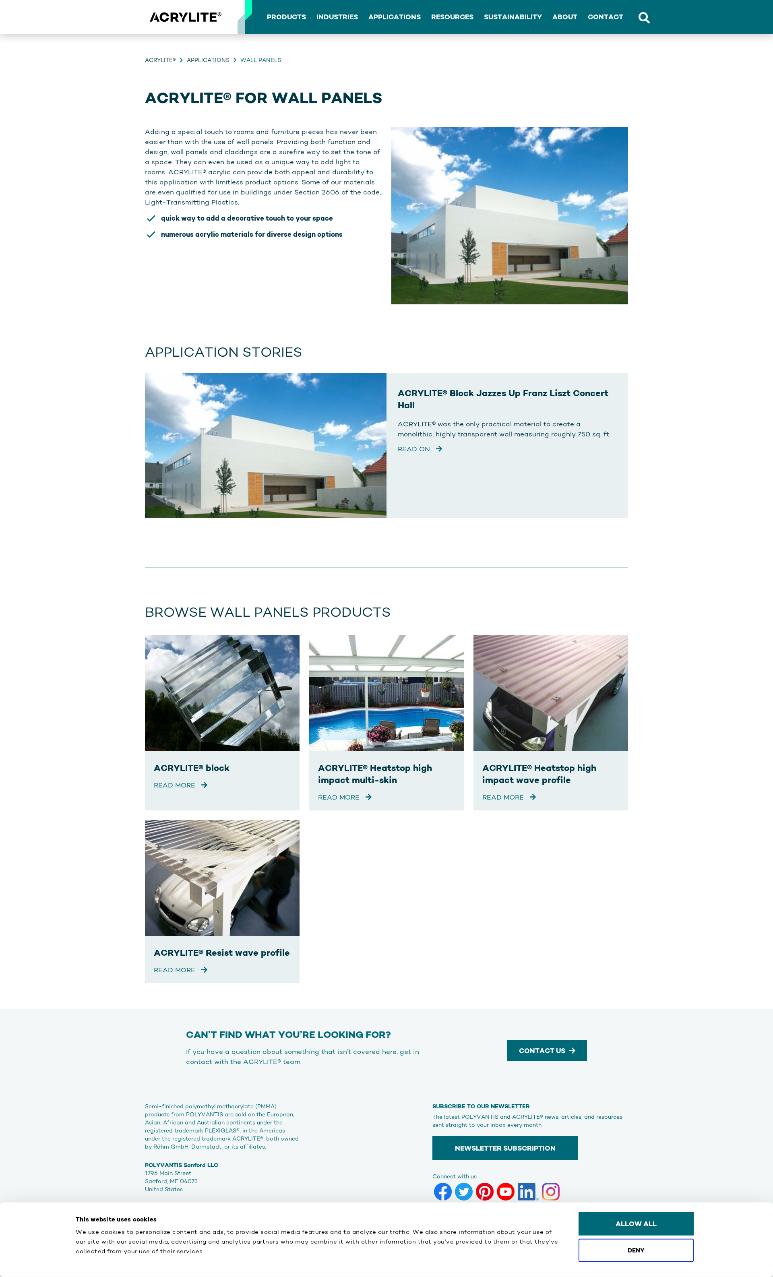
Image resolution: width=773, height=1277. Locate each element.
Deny (636, 1250)
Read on (415, 448)
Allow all (636, 1223)
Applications (208, 60)
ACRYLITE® (160, 60)
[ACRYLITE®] (185, 17)
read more (175, 785)
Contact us (542, 1050)
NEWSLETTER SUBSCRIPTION (505, 1148)
